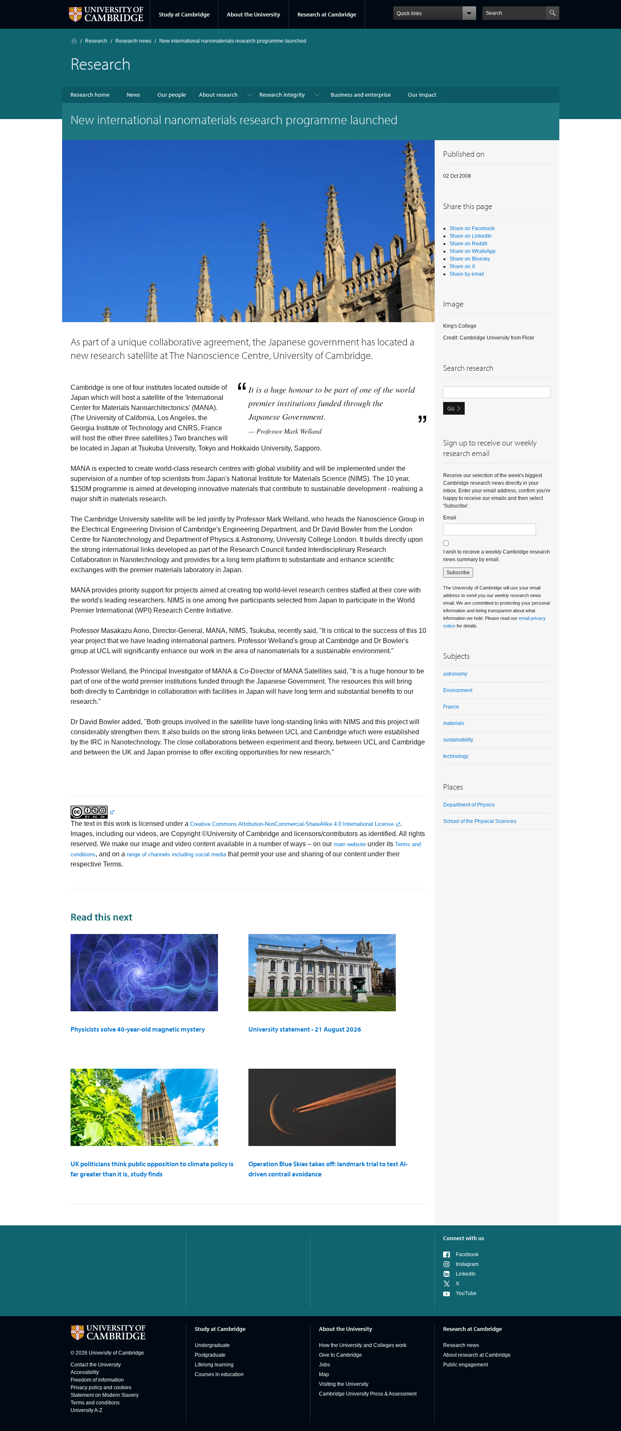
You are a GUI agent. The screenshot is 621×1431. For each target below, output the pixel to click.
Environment (457, 690)
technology (455, 756)
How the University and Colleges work (362, 1345)
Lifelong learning (214, 1365)
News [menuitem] (133, 94)
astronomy (455, 674)
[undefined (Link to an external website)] (92, 812)
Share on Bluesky (469, 259)
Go (450, 408)
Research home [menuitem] (90, 94)
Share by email (466, 274)
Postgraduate (210, 1355)
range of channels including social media (176, 854)
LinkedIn (466, 1274)
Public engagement (465, 1365)
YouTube (466, 1293)
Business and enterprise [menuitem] (361, 94)
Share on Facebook (472, 228)
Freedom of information (97, 1380)
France (451, 707)
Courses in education (219, 1374)
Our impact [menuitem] (422, 94)
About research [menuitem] (218, 94)
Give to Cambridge (340, 1355)
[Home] (74, 40)
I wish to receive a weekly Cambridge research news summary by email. (496, 555)
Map (324, 1374)
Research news (461, 1345)
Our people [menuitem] (172, 94)
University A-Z (86, 1410)
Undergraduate (212, 1345)
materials (453, 723)
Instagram (467, 1264)
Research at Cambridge (326, 14)
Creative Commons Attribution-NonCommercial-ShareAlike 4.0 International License (292, 824)
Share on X (462, 266)
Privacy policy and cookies (101, 1387)
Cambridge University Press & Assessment (368, 1394)
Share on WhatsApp (472, 251)
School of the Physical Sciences (479, 821)
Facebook (467, 1254)
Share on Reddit (468, 244)
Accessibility (85, 1372)
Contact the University (96, 1365)
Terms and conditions (95, 1403)
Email (449, 518)
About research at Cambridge (477, 1355)
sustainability (458, 740)
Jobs (324, 1365)
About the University (253, 14)
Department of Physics (469, 805)
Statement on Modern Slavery (105, 1395)
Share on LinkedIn (470, 236)
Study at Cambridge (184, 14)
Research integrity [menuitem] (282, 94)
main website (350, 844)
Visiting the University (343, 1384)
